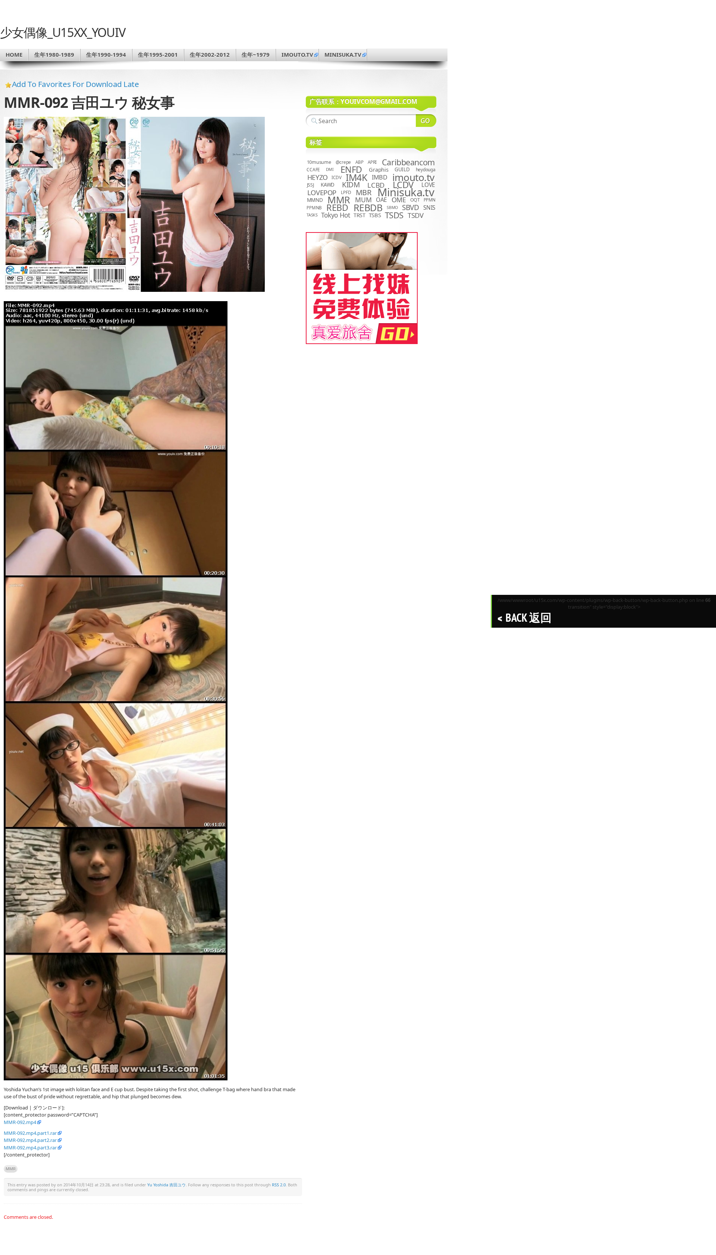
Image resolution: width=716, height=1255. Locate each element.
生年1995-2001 (158, 54)
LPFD (346, 192)
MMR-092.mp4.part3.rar (30, 1147)
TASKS (312, 215)
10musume (319, 162)
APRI (372, 162)
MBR (363, 192)
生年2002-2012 (210, 54)
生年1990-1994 (106, 54)
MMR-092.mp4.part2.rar (30, 1140)
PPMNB (314, 207)
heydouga (426, 169)
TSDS (394, 215)
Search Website (426, 120)
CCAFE (313, 169)
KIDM (350, 185)
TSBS (375, 215)
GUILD (402, 169)
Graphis (378, 169)
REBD (337, 207)
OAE (381, 200)
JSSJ (310, 185)
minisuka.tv (342, 54)
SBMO (392, 207)
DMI (330, 169)
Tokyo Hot (335, 214)
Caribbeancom (408, 162)
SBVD (410, 207)
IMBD (379, 177)
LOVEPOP (321, 192)
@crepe (343, 162)
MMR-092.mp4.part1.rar (30, 1133)
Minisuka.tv (405, 192)
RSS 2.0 (279, 1184)
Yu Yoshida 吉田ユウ (166, 1184)
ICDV (336, 177)
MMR (11, 1168)
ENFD (351, 169)
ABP (359, 162)
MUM (363, 199)
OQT (415, 200)
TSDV (416, 215)
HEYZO (317, 177)
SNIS (429, 208)
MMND (315, 199)
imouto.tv (297, 54)
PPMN (430, 200)
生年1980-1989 (54, 54)
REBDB (368, 207)
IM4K (356, 177)
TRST (359, 215)
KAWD (328, 184)
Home (14, 54)
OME (399, 199)
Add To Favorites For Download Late (75, 84)
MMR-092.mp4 (20, 1122)
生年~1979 (256, 54)
